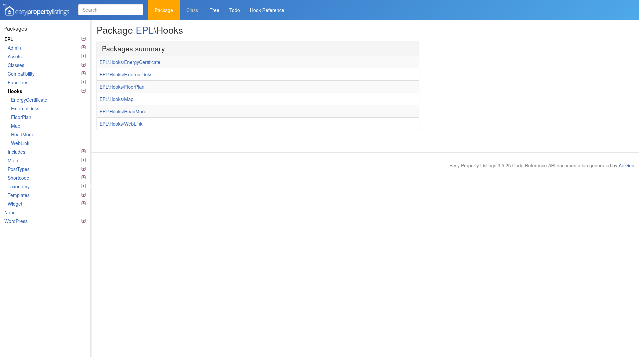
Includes (16, 151)
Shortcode (18, 177)
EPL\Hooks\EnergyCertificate (130, 62)
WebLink (20, 143)
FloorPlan (21, 117)
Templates (19, 195)
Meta (13, 160)
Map (15, 125)
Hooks (15, 91)
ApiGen (626, 165)
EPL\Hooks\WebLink (121, 123)
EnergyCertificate (29, 99)
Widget (15, 203)
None (10, 212)
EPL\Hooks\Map (116, 99)
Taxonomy (19, 186)
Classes (16, 65)
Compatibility (21, 73)
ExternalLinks (25, 108)
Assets (15, 56)
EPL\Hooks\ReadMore (123, 111)
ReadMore (22, 134)
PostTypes (19, 169)
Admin (14, 47)
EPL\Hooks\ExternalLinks (126, 74)
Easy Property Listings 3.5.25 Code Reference (34, 16)
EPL (8, 39)
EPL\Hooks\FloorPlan (122, 86)
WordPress (16, 221)
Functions (18, 82)
